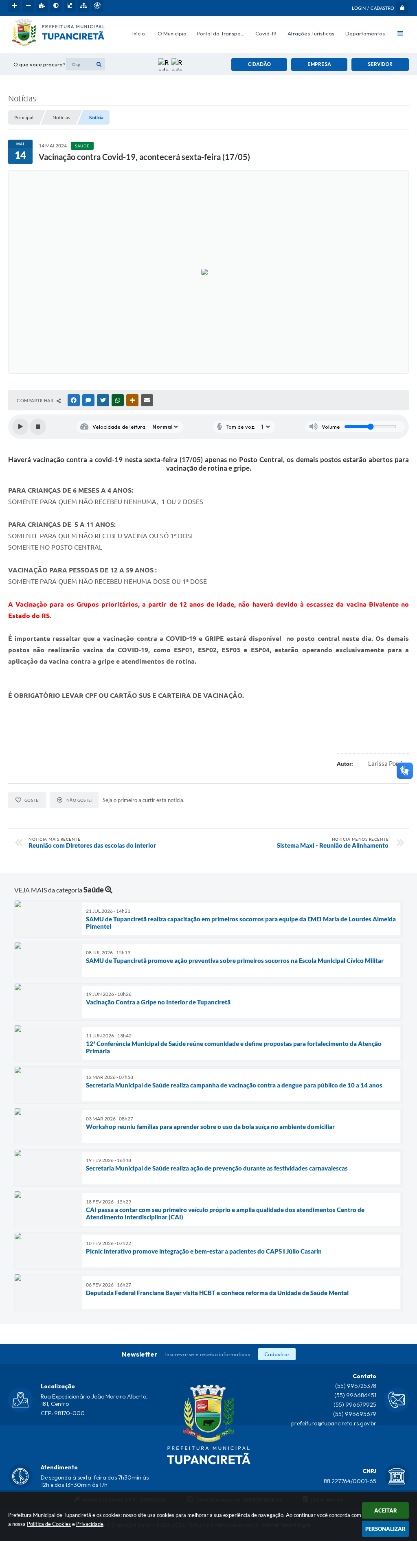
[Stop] (38, 427)
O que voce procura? (39, 64)
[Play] (20, 427)
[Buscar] (99, 64)
